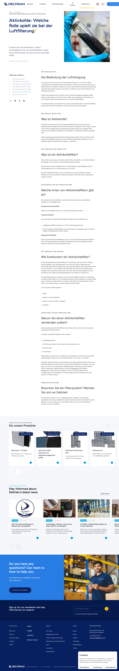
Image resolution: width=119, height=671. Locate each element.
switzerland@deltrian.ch (97, 638)
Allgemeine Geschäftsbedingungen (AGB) (64, 666)
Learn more (105, 493)
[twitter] (15, 100)
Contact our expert (20, 590)
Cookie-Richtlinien (46, 666)
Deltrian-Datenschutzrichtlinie (90, 614)
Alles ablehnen (84, 667)
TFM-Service (74, 368)
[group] (31, 4)
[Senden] (106, 609)
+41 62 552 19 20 (95, 635)
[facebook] (20, 100)
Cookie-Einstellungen (32, 666)
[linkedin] (24, 100)
